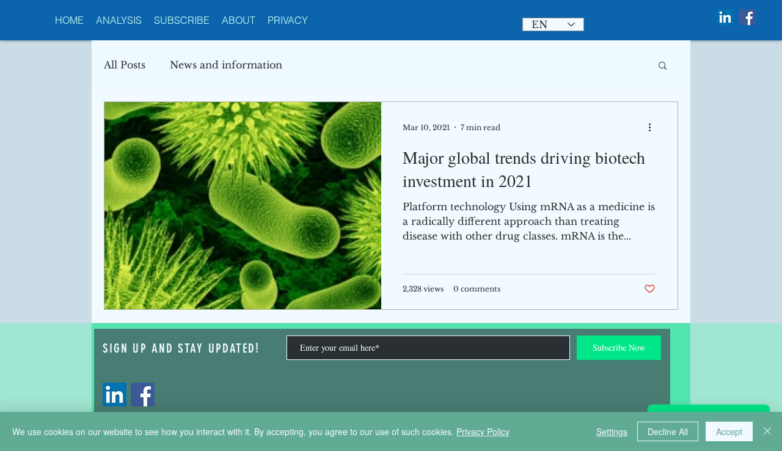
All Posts (124, 65)
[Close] (767, 431)
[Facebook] (143, 394)
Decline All (668, 431)
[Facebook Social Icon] (747, 17)
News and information (226, 65)
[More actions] (653, 127)
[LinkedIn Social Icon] (725, 17)
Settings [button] (611, 431)
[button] (662, 66)
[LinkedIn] (114, 394)
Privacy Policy (483, 431)
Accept (729, 431)
